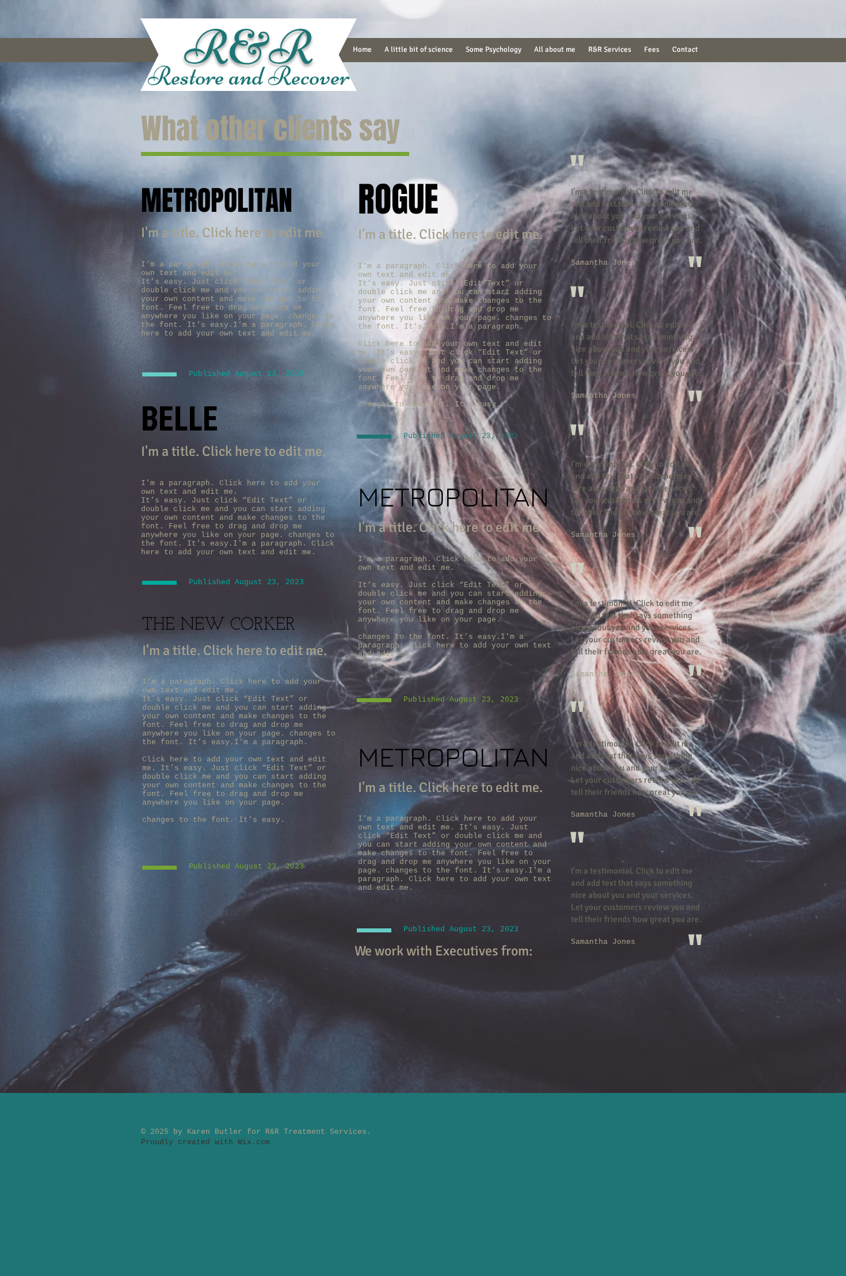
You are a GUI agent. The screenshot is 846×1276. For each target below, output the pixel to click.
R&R (248, 47)
